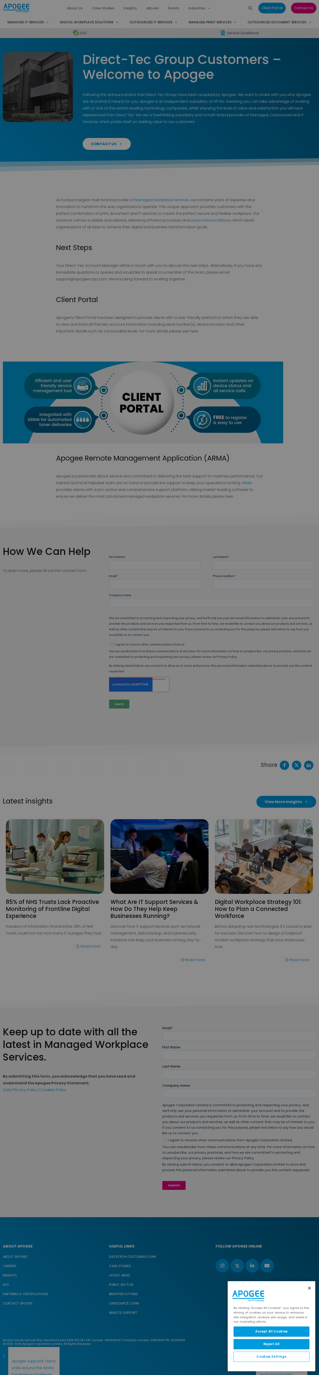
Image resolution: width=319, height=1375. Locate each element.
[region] (271, 1326)
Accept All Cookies (271, 1331)
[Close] (309, 1288)
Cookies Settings (271, 1356)
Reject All (271, 1344)
